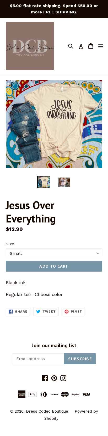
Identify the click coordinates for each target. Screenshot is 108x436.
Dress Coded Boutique (47, 411)
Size (10, 243)
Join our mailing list (54, 345)
